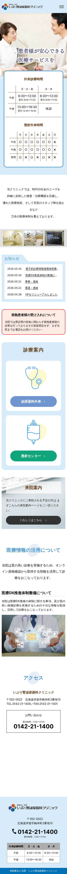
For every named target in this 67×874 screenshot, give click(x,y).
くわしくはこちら (31, 520)
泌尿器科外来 (31, 401)
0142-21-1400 (38, 831)
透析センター (31, 456)
